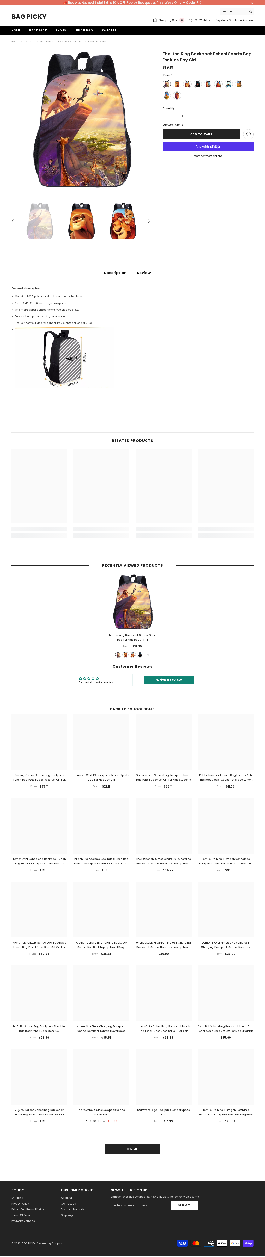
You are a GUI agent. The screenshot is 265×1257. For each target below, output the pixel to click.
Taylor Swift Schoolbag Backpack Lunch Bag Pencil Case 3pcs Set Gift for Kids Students (39, 861)
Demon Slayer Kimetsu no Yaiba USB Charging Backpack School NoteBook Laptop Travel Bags (226, 945)
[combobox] (233, 11)
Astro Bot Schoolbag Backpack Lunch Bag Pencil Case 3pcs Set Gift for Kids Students (225, 1029)
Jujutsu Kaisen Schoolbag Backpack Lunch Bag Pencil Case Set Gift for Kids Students (39, 1112)
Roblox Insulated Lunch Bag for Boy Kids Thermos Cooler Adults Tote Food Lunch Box (225, 777)
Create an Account (241, 20)
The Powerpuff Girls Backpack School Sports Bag (101, 1112)
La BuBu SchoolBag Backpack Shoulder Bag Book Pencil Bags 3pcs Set (39, 1029)
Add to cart (201, 134)
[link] (39, 529)
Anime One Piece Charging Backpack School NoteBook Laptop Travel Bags (101, 1029)
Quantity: (169, 108)
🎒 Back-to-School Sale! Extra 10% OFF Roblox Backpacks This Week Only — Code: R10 (132, 2)
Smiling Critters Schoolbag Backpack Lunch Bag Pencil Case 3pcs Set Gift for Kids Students (39, 777)
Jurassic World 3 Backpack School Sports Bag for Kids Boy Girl (101, 777)
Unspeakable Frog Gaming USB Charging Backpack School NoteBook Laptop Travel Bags (163, 945)
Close (252, 3)
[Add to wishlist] (248, 134)
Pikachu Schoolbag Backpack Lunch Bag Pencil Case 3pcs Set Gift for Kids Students (101, 861)
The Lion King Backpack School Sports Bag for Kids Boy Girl (133, 637)
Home (15, 41)
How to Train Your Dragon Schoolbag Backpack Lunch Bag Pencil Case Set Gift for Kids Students (226, 861)
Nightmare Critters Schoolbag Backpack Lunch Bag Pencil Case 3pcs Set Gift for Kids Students (39, 945)
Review (144, 272)
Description (115, 272)
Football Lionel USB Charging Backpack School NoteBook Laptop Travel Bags (101, 945)
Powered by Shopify (49, 1243)
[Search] (237, 11)
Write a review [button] (169, 680)
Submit (184, 1205)
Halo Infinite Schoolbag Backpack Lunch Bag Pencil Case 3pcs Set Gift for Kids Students (163, 1029)
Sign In (220, 20)
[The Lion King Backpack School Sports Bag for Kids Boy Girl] (132, 602)
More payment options (208, 156)
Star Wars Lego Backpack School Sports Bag (163, 1112)
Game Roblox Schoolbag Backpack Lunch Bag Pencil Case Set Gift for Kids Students (164, 777)
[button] (13, 221)
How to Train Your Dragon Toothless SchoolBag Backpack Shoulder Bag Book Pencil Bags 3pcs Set (226, 1112)
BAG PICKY (28, 1243)
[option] (80, 120)
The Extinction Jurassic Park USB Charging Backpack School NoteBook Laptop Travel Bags (163, 861)
